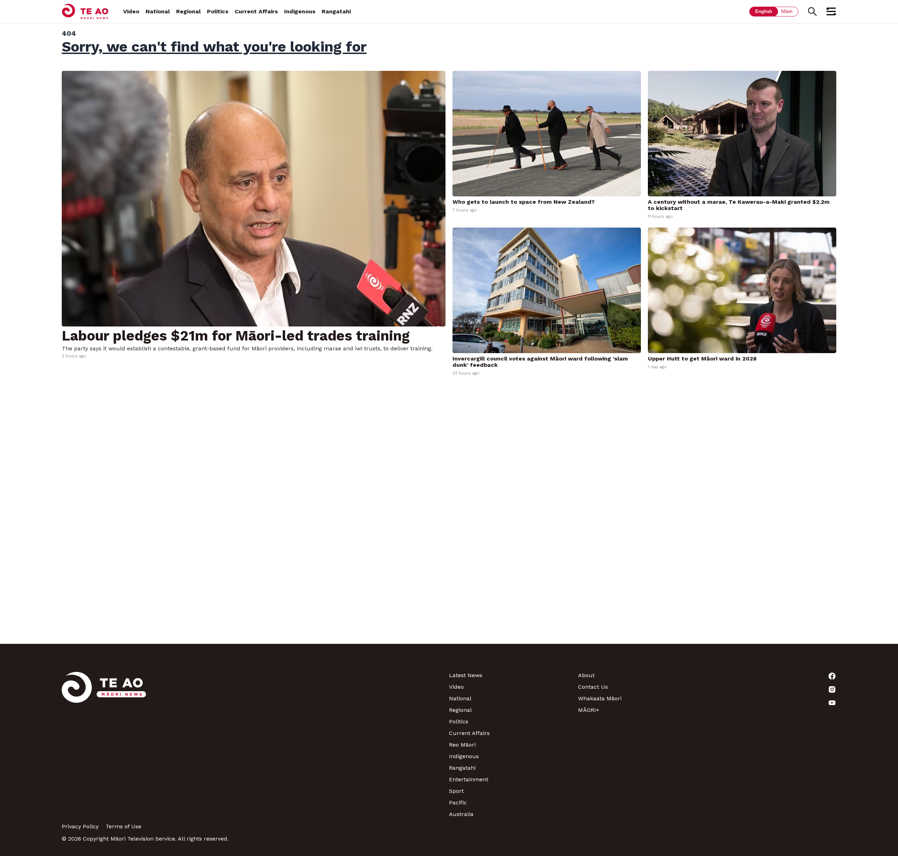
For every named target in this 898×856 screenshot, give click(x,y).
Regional (188, 11)
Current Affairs (256, 11)
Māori (786, 11)
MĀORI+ (588, 710)
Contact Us (593, 686)
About (586, 675)
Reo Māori (462, 744)
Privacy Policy (80, 826)
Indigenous (299, 11)
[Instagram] (771, 689)
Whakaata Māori (600, 698)
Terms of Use (123, 826)
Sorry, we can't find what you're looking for (214, 46)
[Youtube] (771, 703)
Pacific (458, 802)
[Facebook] (771, 676)
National (158, 11)
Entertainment (468, 779)
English (763, 11)
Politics (217, 11)
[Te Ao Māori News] (104, 744)
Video (131, 11)
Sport (456, 791)
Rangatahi (336, 11)
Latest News (465, 675)
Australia (461, 814)
